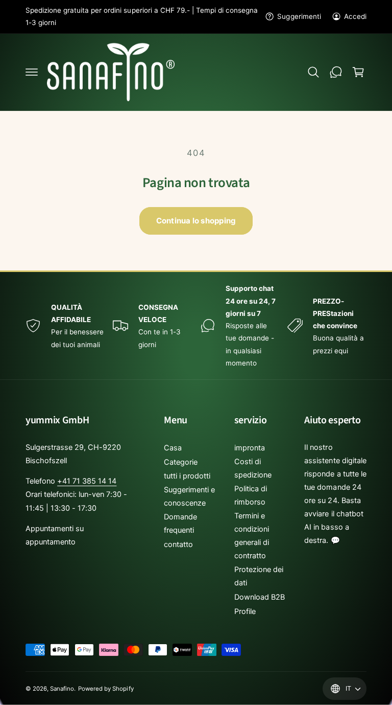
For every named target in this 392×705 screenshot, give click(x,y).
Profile (245, 611)
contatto (178, 544)
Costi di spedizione (253, 468)
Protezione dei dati (258, 576)
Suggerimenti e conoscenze (189, 496)
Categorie (181, 462)
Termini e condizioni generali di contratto (251, 535)
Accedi (355, 16)
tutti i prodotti (187, 476)
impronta (249, 447)
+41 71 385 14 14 (86, 481)
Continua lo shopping (196, 220)
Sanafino (62, 688)
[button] (31, 72)
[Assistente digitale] (336, 72)
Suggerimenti (299, 16)
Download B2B (259, 597)
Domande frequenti (180, 523)
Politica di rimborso (250, 495)
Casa (173, 447)
